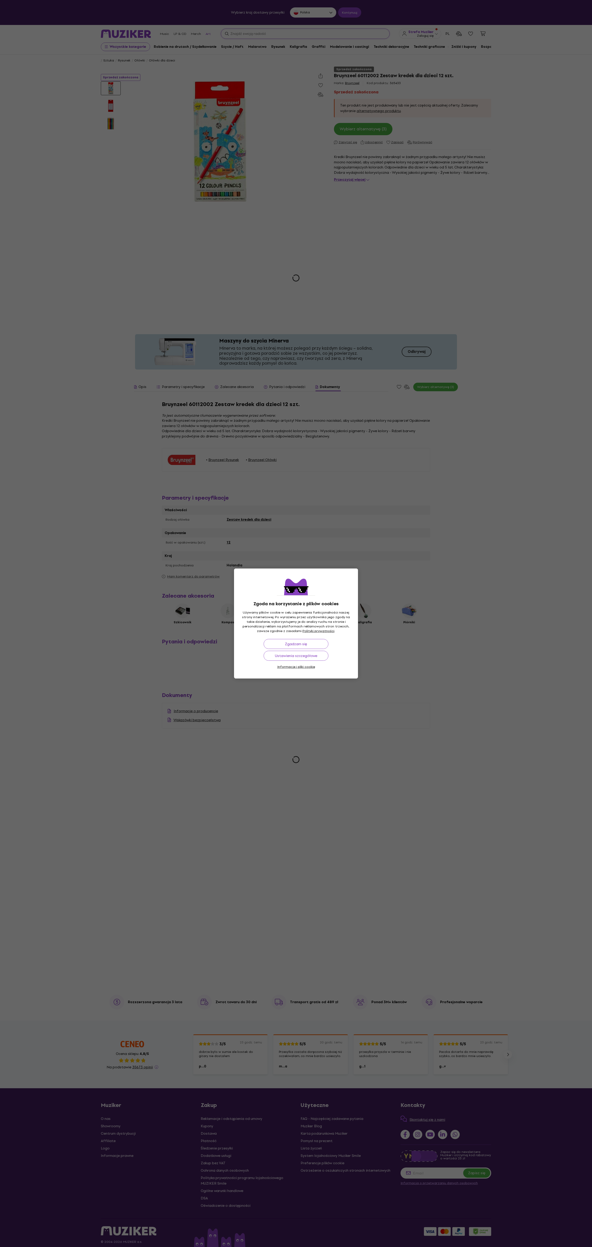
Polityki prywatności (318, 631)
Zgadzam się (296, 644)
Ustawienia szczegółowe (296, 656)
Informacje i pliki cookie (296, 666)
